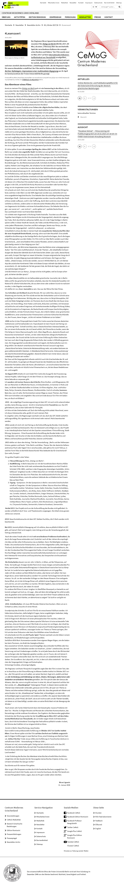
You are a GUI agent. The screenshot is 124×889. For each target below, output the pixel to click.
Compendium (55, 17)
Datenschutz (98, 3)
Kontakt (80, 3)
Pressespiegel (12, 838)
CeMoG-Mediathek (14, 820)
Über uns (6, 17)
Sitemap (119, 3)
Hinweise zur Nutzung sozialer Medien (76, 851)
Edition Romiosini (37, 17)
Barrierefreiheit (109, 3)
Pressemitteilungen (14, 834)
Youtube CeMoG (73, 842)
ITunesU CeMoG (73, 846)
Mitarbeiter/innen (53, 3)
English (98, 828)
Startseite (43, 3)
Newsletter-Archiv (33, 25)
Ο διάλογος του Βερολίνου (30, 79)
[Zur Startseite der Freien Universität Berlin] (16, 5)
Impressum (89, 3)
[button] (94, 7)
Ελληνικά (98, 824)
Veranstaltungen (13, 816)
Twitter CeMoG (72, 827)
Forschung (70, 17)
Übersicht (83, 117)
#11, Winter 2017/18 (51, 25)
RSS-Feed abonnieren (103, 817)
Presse (97, 17)
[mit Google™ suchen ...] (119, 6)
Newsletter (73, 3)
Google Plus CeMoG (74, 831)
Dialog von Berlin (49, 44)
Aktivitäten (19, 17)
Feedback (98, 820)
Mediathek (64, 3)
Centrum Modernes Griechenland (20, 12)
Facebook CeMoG (73, 813)
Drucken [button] (98, 813)
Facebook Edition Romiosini (77, 817)
